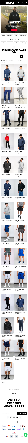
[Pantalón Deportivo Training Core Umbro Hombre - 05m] (20, 95)
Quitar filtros (3, 62)
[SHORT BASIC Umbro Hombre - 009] (7, 279)
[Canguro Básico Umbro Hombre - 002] (20, 187)
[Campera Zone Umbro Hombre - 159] (7, 72)
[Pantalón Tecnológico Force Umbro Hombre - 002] (20, 118)
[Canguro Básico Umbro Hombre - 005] (7, 210)
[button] (18, 3)
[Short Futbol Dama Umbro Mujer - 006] (20, 256)
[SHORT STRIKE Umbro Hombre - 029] (20, 348)
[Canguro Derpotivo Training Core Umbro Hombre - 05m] (20, 164)
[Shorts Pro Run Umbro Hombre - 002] (20, 210)
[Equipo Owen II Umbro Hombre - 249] (7, 141)
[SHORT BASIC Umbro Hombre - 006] (20, 279)
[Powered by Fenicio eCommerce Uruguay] (20, 441)
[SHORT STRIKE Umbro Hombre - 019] (7, 348)
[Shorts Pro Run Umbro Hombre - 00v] (7, 256)
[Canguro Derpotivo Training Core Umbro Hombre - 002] (7, 164)
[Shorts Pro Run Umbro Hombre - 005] (20, 233)
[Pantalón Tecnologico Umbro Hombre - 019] (20, 325)
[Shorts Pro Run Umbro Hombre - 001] (7, 233)
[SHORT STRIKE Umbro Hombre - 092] (7, 371)
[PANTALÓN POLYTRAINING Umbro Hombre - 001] (7, 95)
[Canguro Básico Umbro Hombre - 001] (7, 187)
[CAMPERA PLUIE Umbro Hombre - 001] (20, 302)
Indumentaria (11, 60)
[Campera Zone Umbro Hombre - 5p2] (20, 72)
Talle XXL (19, 60)
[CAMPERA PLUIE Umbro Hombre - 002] (7, 325)
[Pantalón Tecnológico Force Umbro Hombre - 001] (7, 118)
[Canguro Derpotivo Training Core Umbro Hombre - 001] (20, 141)
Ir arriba (14, 393)
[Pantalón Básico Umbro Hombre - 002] (7, 302)
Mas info (14, 422)
